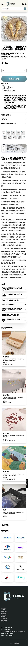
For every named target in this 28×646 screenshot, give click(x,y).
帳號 (23, 4)
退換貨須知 (4, 618)
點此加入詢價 (14, 79)
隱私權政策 (4, 620)
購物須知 (3, 613)
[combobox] (14, 8)
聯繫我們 (3, 609)
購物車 (26, 4)
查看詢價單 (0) (27, 483)
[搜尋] (25, 8)
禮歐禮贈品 (16, 643)
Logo (11, 4)
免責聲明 (3, 616)
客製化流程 (4, 611)
